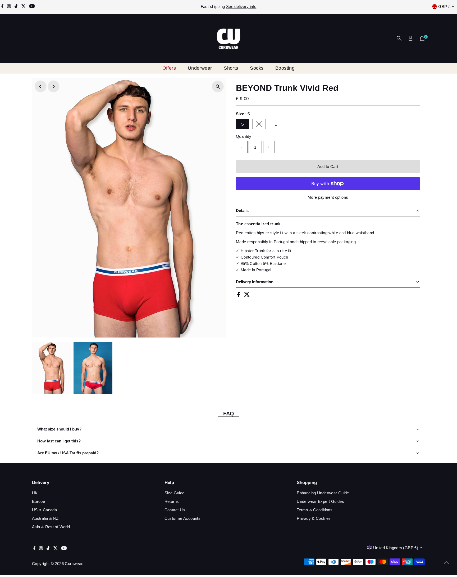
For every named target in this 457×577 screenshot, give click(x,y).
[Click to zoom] (218, 86)
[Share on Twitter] (247, 295)
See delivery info (241, 6)
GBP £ (444, 6)
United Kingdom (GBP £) (395, 547)
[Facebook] (2, 6)
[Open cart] (422, 38)
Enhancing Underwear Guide (323, 493)
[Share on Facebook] (239, 295)
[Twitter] (23, 6)
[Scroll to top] (446, 562)
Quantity (243, 136)
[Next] (54, 86)
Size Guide (174, 493)
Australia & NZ (45, 518)
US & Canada (44, 510)
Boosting (285, 68)
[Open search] (399, 38)
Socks (256, 68)
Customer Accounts (182, 518)
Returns (171, 501)
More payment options (328, 197)
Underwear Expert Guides (320, 501)
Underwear (200, 68)
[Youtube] (32, 6)
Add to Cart (327, 166)
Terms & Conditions (314, 510)
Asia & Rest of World (51, 527)
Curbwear (73, 563)
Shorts (231, 68)
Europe (38, 501)
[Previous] (41, 86)
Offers (169, 68)
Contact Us (174, 510)
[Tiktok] (16, 6)
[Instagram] (9, 6)
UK (35, 493)
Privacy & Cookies (314, 518)
